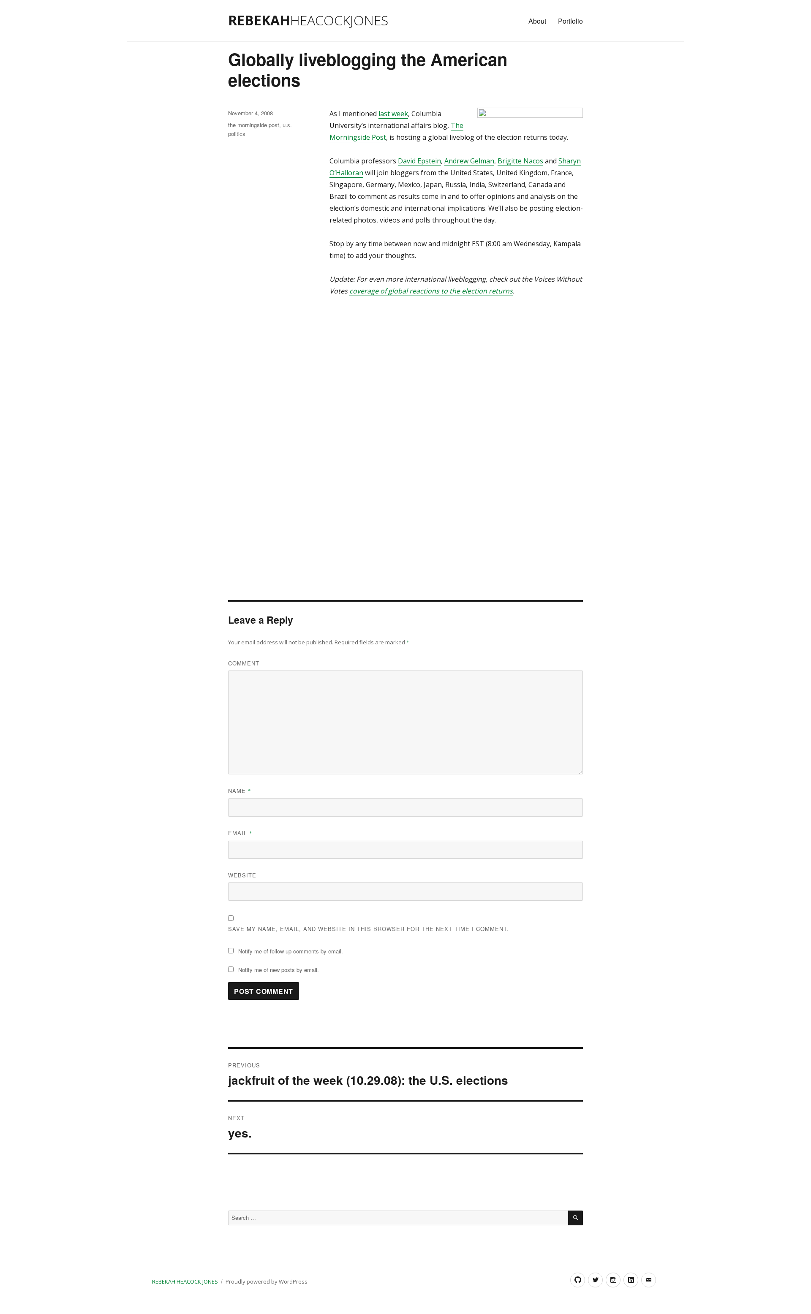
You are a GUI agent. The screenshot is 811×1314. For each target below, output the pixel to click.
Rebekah (308, 20)
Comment (243, 663)
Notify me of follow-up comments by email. (290, 951)
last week (393, 113)
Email (240, 833)
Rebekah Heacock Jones (185, 1281)
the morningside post (253, 125)
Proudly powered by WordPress (267, 1281)
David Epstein (419, 161)
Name (239, 791)
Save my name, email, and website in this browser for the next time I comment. (368, 929)
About (537, 21)
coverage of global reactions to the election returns (431, 291)
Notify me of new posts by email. (278, 970)
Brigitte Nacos (520, 161)
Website (242, 875)
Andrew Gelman (469, 161)
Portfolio (570, 21)
